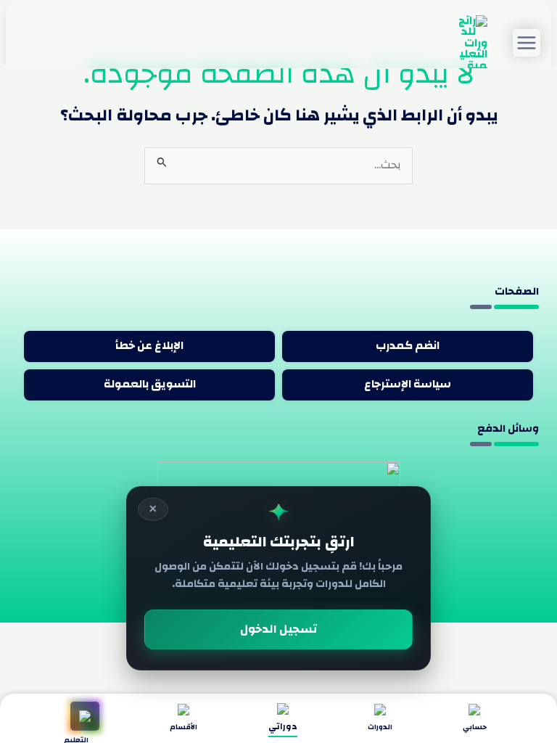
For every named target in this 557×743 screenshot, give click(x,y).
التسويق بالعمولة (150, 384)
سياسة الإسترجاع (407, 384)
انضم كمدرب (408, 345)
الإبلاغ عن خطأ (149, 345)
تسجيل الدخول (278, 629)
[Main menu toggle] (526, 43)
